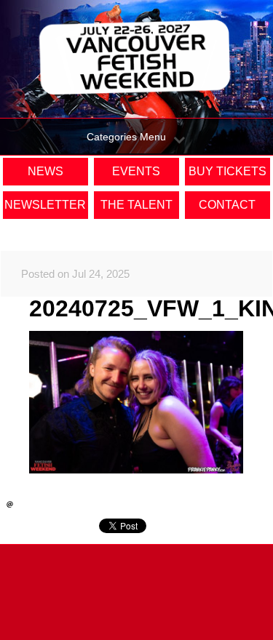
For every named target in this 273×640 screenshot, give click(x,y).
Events (136, 171)
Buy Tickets (227, 171)
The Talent (136, 205)
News (45, 171)
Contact (227, 205)
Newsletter (45, 205)
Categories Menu (126, 137)
